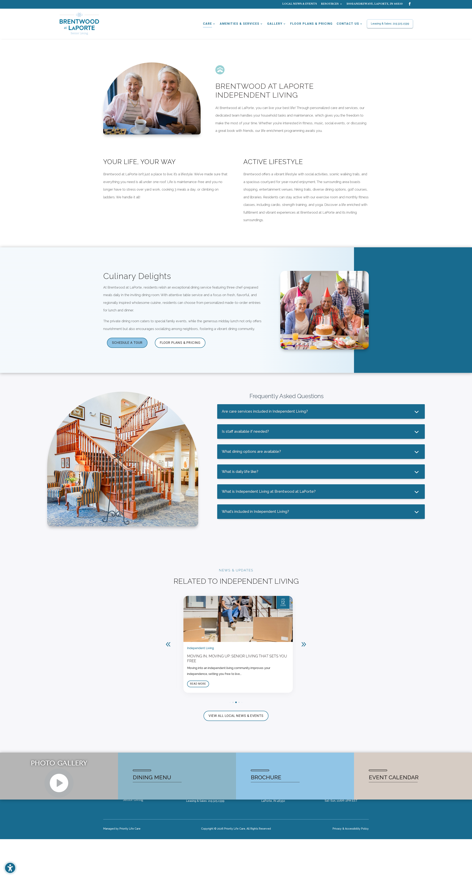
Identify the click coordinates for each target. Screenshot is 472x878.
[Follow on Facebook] (409, 4)
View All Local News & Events (236, 716)
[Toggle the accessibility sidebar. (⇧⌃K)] (10, 867)
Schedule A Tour (127, 343)
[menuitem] (299, 5)
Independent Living (198, 648)
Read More (196, 683)
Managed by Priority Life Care (121, 828)
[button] (303, 644)
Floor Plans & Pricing (180, 343)
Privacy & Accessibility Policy (351, 828)
